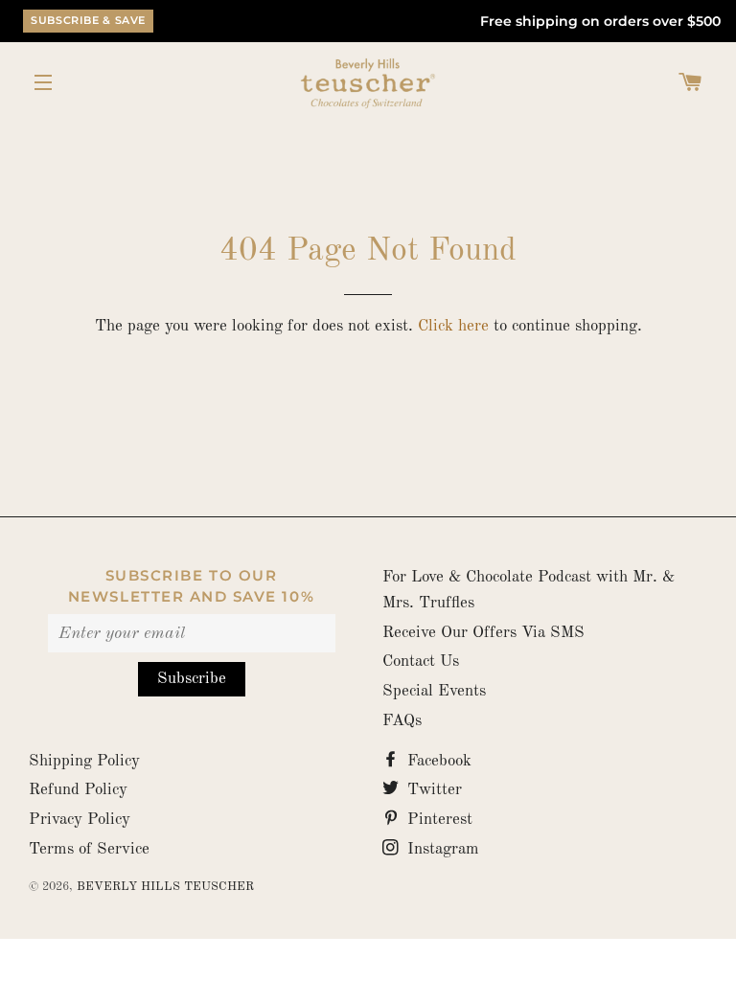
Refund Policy (78, 790)
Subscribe (191, 679)
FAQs (402, 721)
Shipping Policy (84, 761)
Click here (453, 326)
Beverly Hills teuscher (165, 886)
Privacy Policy (79, 819)
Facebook (437, 761)
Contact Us (420, 661)
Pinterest (437, 819)
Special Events (434, 691)
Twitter (432, 790)
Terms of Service (89, 849)
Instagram (440, 849)
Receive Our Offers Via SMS (483, 633)
